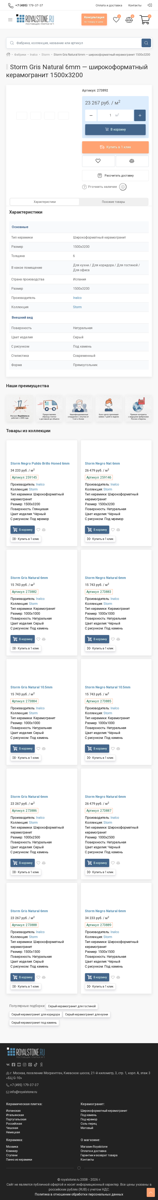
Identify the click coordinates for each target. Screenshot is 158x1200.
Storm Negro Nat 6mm (102, 463)
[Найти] (146, 43)
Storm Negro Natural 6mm (105, 578)
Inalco (77, 298)
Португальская (16, 1119)
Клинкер (12, 1151)
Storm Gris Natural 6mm (29, 578)
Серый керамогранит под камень (34, 1022)
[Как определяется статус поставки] (123, 187)
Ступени (11, 1155)
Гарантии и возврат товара (99, 1155)
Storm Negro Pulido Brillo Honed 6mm (40, 463)
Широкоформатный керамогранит (104, 1110)
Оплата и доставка (93, 1151)
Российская (14, 1123)
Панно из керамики (19, 1159)
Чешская (12, 1128)
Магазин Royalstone (94, 1146)
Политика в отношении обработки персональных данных (79, 1194)
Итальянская (15, 1115)
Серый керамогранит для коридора (36, 1014)
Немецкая (13, 1132)
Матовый (87, 1128)
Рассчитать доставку (119, 175)
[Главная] (8, 54)
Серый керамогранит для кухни (86, 1014)
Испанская (13, 1110)
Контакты (87, 1159)
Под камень (89, 1115)
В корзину (118, 129)
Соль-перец (89, 1123)
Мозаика (12, 1146)
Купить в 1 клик (118, 147)
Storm (77, 307)
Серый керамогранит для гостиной (72, 1006)
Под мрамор (89, 1119)
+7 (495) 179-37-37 (23, 1085)
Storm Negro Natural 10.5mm (107, 687)
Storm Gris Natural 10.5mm (31, 687)
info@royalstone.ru (23, 1092)
